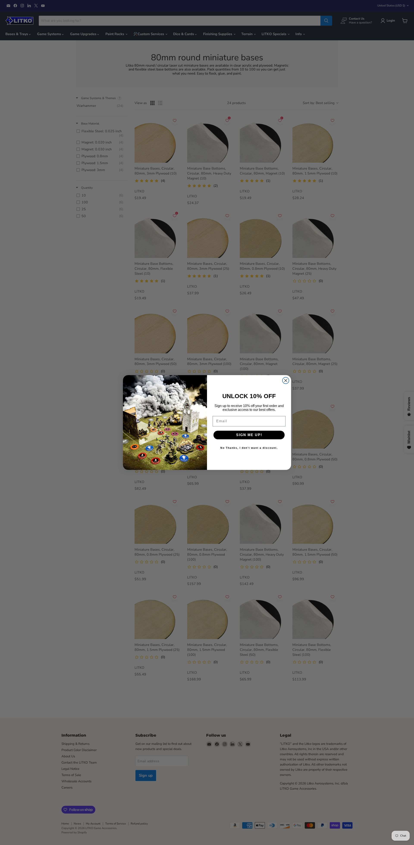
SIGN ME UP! (249, 435)
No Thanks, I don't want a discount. (249, 447)
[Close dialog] (285, 380)
